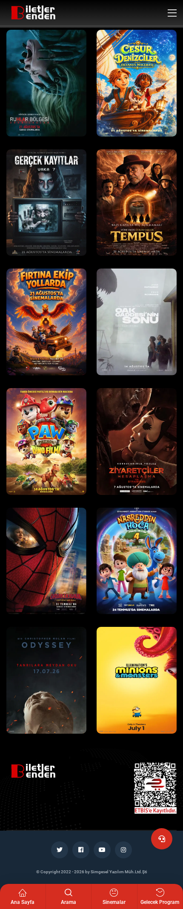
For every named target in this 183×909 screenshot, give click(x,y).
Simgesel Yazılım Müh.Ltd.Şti (119, 871)
